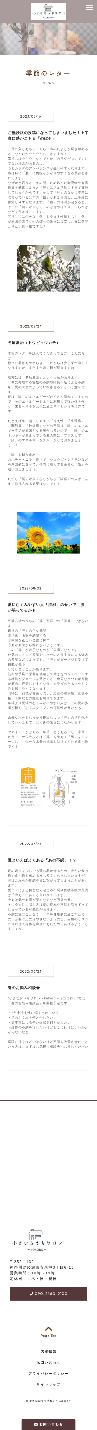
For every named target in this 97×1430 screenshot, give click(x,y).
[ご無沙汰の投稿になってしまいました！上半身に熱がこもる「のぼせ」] (48, 288)
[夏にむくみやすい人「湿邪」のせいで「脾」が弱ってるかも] (48, 806)
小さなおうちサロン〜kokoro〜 (50, 1401)
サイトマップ (48, 1384)
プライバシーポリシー (48, 1373)
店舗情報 (48, 1351)
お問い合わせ (50, 1424)
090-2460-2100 (51, 1293)
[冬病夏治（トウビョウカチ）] (48, 550)
